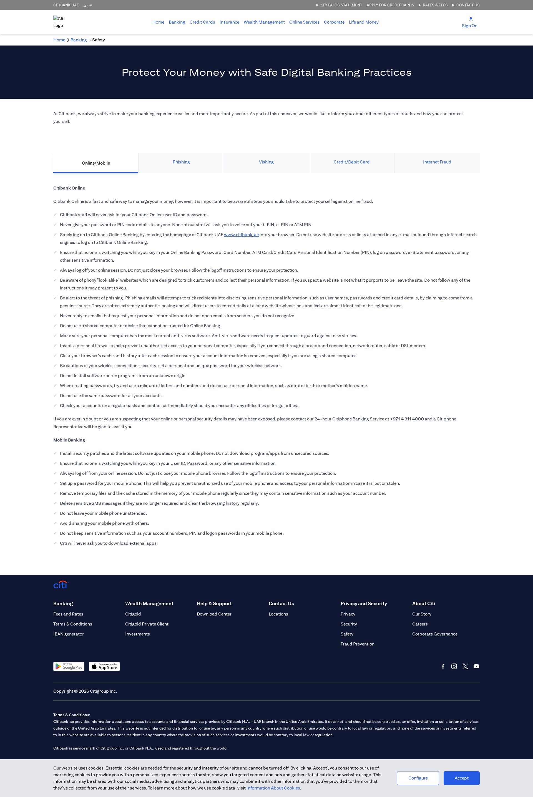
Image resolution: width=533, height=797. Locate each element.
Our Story (421, 614)
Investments (137, 634)
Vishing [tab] (266, 162)
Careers (420, 624)
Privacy (348, 614)
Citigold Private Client (147, 624)
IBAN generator (68, 634)
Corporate (334, 22)
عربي (87, 5)
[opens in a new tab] (68, 666)
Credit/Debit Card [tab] (352, 162)
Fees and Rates (68, 614)
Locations (278, 614)
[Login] (470, 18)
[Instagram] (454, 666)
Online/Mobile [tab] (96, 163)
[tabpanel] (266, 368)
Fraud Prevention (357, 644)
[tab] (177, 22)
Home (158, 22)
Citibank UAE (66, 5)
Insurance (229, 22)
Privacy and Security (364, 603)
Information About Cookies (273, 788)
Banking (177, 22)
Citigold (133, 614)
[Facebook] (443, 666)
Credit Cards (202, 22)
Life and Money (364, 22)
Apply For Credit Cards (390, 5)
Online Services (304, 22)
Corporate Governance (434, 634)
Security (349, 624)
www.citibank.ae (241, 234)
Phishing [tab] (181, 162)
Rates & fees (435, 5)
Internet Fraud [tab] (437, 162)
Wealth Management (264, 22)
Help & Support (214, 603)
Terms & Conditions (72, 624)
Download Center (214, 614)
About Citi (423, 603)
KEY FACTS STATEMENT (341, 5)
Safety (347, 634)
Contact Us (468, 5)
